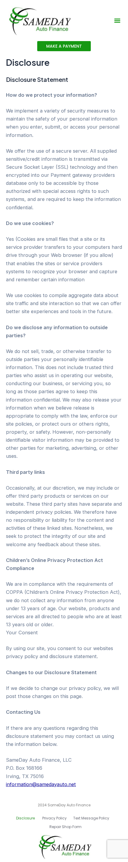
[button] (117, 21)
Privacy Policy (54, 818)
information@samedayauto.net (41, 784)
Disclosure (26, 818)
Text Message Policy (91, 818)
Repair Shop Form (65, 826)
